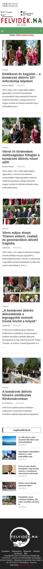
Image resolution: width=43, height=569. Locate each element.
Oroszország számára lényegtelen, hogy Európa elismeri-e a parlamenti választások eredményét (28, 469)
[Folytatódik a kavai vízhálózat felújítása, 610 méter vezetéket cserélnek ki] (9, 500)
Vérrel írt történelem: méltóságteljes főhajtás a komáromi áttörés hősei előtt (21, 157)
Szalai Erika (6, 248)
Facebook (18, 553)
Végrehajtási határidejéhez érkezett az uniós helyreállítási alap (29, 454)
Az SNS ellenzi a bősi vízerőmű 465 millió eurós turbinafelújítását (28, 439)
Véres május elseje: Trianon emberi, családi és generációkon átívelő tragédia (20, 238)
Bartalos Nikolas (8, 85)
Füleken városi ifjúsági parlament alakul (27, 484)
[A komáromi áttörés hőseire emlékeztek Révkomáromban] (21, 370)
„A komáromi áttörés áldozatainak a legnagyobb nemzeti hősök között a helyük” (19, 316)
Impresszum (16, 551)
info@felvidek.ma (26, 565)
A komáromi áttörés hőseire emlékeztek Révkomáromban (17, 395)
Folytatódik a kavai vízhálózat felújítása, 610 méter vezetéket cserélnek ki (28, 500)
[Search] (41, 30)
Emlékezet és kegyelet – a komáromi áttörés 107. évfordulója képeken (21, 77)
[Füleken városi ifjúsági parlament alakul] (9, 486)
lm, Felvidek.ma (7, 403)
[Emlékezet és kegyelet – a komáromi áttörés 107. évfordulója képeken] (21, 53)
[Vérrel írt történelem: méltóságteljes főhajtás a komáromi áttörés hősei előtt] (21, 130)
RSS (25, 553)
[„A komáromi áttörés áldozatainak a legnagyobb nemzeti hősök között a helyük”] (21, 289)
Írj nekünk (6, 551)
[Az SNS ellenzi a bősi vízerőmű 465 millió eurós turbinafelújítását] (9, 440)
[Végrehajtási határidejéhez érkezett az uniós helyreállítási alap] (9, 455)
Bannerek (27, 551)
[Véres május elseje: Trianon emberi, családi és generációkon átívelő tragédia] (21, 211)
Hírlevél (36, 551)
